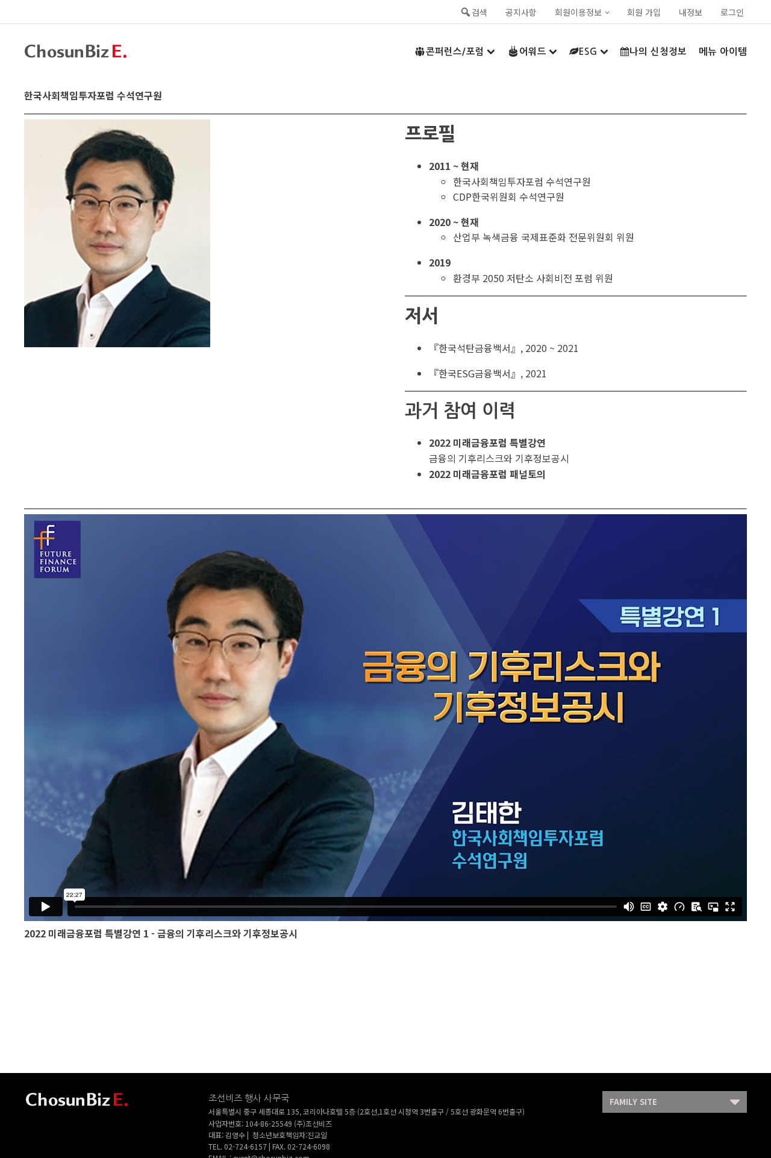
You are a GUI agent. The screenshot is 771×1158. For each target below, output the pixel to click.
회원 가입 (644, 12)
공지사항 (521, 12)
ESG (588, 51)
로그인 (732, 12)
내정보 (690, 12)
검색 (479, 12)
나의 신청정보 (658, 51)
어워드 (532, 51)
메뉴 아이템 (723, 51)
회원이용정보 (578, 12)
